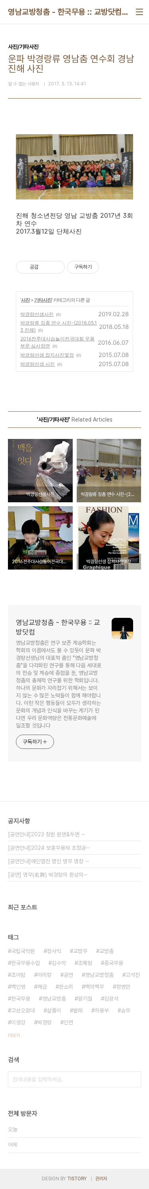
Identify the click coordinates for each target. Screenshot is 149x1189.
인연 (68, 1022)
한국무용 (20, 998)
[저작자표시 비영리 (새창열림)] (106, 267)
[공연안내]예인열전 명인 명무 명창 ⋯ (48, 861)
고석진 (133, 975)
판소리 (66, 987)
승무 (125, 1010)
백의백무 (94, 987)
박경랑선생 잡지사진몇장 (47, 355)
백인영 (18, 987)
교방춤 (106, 951)
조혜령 (85, 963)
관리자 (101, 1178)
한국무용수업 (25, 963)
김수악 (59, 963)
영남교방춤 (54, 998)
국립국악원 (23, 951)
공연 (68, 975)
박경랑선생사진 (37, 314)
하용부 (102, 1010)
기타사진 (43, 300)
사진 (25, 300)
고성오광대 (23, 1010)
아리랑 (44, 975)
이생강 (18, 1022)
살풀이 (54, 1010)
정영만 (123, 987)
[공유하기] (46, 267)
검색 (133, 1079)
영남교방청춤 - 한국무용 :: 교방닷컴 (65, 12)
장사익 (54, 951)
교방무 (80, 951)
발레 (78, 1010)
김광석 (111, 998)
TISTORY (77, 1178)
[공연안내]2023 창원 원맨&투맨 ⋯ (46, 834)
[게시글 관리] (56, 267)
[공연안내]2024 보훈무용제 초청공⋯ (49, 848)
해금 (42, 987)
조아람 (18, 975)
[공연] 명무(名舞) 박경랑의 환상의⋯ (48, 875)
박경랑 (44, 1022)
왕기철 (85, 998)
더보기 (14, 1035)
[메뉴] (139, 11)
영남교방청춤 (99, 975)
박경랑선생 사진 (37, 364)
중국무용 (113, 963)
